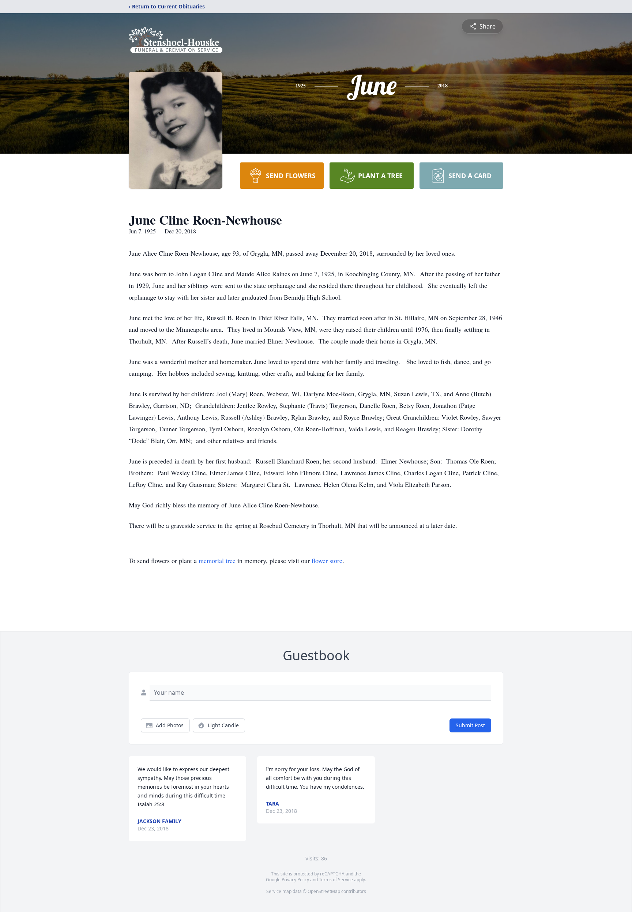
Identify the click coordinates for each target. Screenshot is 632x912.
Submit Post (470, 725)
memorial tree (217, 560)
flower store (327, 560)
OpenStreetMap (324, 891)
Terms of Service (336, 880)
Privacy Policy (295, 880)
